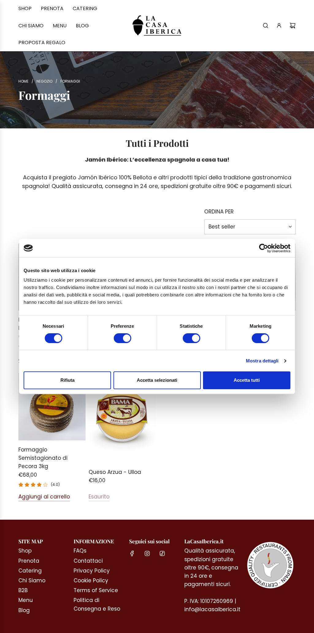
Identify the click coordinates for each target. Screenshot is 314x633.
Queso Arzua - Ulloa (115, 472)
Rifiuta (67, 380)
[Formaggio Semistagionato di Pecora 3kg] (52, 406)
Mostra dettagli (262, 360)
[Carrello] (292, 25)
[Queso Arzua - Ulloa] (122, 418)
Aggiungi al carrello (44, 496)
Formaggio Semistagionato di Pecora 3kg (42, 458)
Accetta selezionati (157, 380)
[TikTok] (162, 553)
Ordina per (219, 211)
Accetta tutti (247, 380)
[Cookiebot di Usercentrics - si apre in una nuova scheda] (263, 248)
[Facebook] (132, 553)
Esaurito (99, 496)
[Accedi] (279, 25)
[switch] (122, 338)
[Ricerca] (265, 25)
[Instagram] (147, 553)
